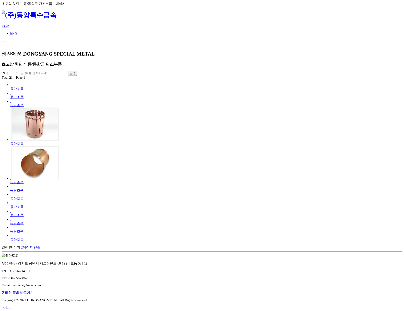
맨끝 (37, 247)
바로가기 (18, 292)
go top (6, 307)
